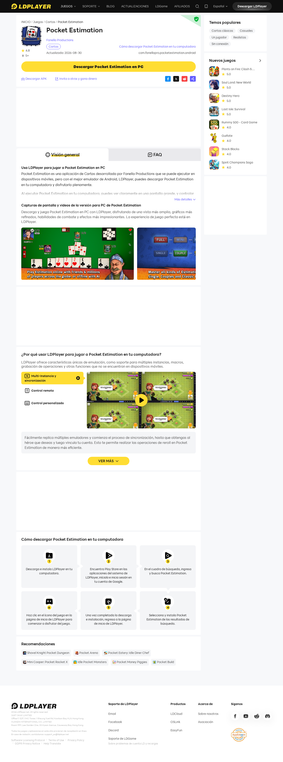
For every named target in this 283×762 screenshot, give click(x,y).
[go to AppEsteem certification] (239, 735)
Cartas (50, 22)
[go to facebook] (235, 716)
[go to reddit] (257, 716)
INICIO (26, 22)
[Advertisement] (108, 117)
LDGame (161, 6)
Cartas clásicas (222, 31)
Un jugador (219, 37)
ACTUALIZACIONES (135, 6)
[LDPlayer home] (31, 6)
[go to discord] (267, 716)
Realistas (239, 37)
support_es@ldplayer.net (56, 734)
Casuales (246, 31)
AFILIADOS (182, 6)
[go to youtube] (246, 716)
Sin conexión (220, 44)
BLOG (110, 6)
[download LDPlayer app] (206, 6)
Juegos (38, 22)
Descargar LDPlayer (252, 6)
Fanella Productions (59, 40)
